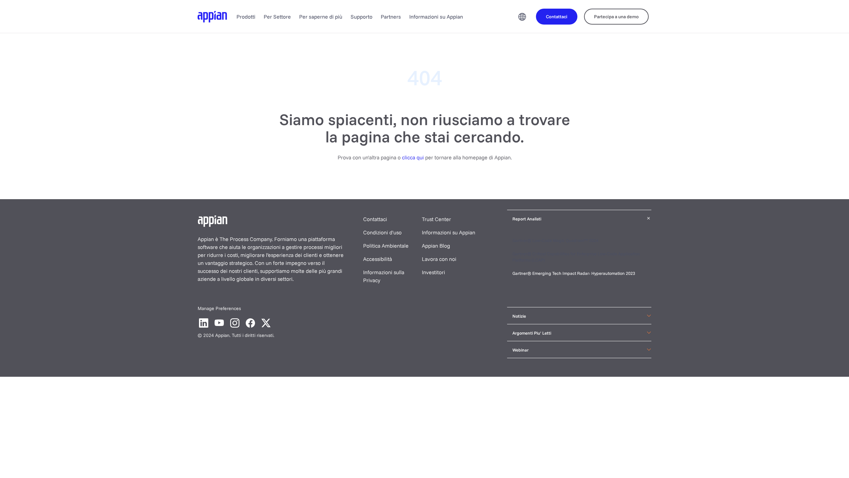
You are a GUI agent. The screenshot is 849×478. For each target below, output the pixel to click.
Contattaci (375, 219)
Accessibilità (377, 259)
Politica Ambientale (386, 245)
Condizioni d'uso (382, 232)
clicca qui (413, 157)
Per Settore (277, 16)
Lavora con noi (439, 259)
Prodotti (245, 16)
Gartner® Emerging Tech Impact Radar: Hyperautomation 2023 (573, 273)
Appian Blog (436, 245)
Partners (391, 16)
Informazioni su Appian (436, 16)
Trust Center (436, 219)
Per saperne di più (320, 16)
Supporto (361, 16)
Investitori (433, 272)
